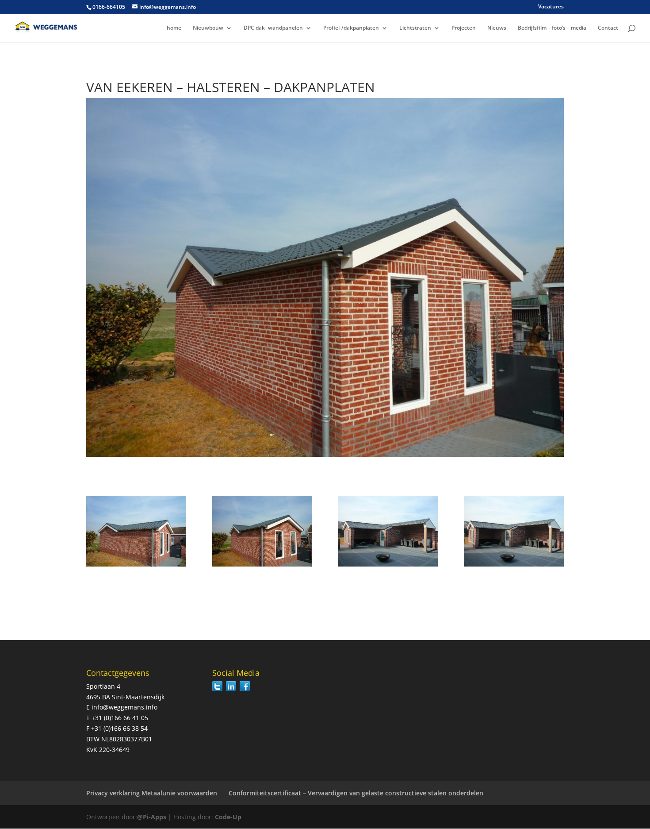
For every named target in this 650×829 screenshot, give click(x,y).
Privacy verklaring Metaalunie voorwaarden (151, 793)
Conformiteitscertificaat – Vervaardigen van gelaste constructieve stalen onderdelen (356, 793)
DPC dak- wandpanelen (273, 28)
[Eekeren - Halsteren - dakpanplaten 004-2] (513, 566)
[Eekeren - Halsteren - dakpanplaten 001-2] (136, 566)
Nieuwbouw (208, 28)
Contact (608, 28)
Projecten (463, 28)
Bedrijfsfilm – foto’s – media (552, 28)
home (174, 28)
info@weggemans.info (124, 707)
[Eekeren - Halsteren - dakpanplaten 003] (388, 566)
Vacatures (551, 7)
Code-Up (228, 817)
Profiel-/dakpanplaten (351, 28)
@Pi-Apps (151, 817)
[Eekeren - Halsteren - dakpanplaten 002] (262, 566)
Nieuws (496, 28)
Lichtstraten (415, 28)
